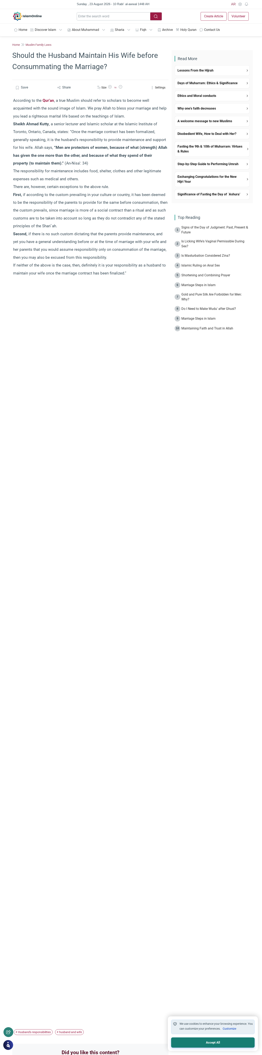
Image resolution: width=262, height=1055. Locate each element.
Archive (167, 30)
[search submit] (156, 16)
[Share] (8, 1032)
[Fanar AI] (8, 1045)
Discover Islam (45, 30)
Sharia (119, 30)
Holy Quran (188, 30)
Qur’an (48, 100)
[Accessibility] (240, 4)
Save (24, 87)
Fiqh (143, 30)
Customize (229, 1028)
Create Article (213, 16)
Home (23, 30)
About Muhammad (85, 30)
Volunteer (238, 16)
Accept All (213, 1042)
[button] (110, 87)
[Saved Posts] (246, 4)
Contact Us (212, 30)
